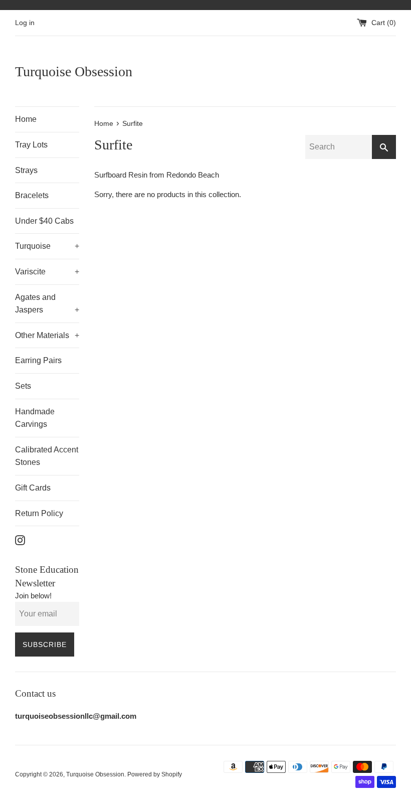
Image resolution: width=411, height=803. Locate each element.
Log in (25, 23)
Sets (23, 386)
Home (26, 119)
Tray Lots (31, 144)
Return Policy (39, 513)
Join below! (33, 595)
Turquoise (47, 246)
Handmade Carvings (35, 418)
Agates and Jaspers (47, 303)
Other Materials (47, 335)
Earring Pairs (38, 360)
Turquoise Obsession (73, 71)
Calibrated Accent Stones (46, 456)
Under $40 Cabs (44, 221)
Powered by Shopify (154, 774)
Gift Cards (33, 488)
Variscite (47, 271)
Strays (26, 170)
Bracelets (32, 195)
